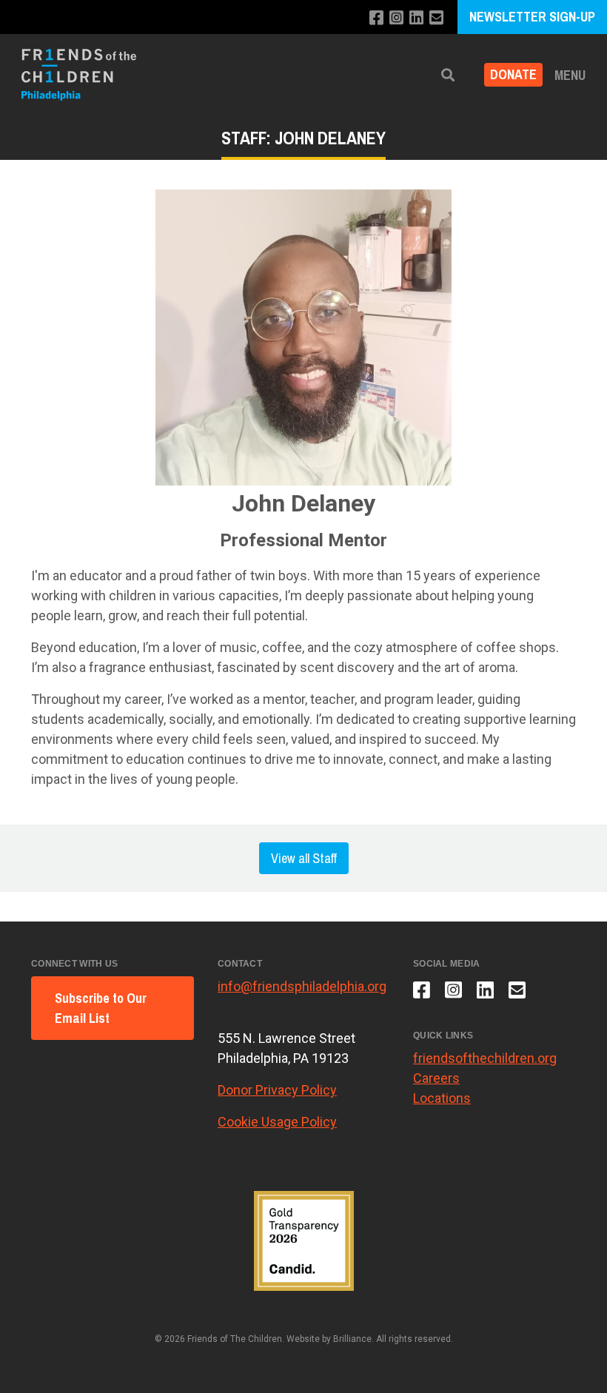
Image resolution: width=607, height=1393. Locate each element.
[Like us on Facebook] (376, 18)
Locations (442, 1098)
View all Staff (304, 858)
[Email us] (436, 18)
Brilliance (352, 1339)
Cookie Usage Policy (277, 1121)
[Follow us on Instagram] (396, 18)
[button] (448, 75)
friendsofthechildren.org (485, 1058)
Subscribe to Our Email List (101, 1008)
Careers (436, 1078)
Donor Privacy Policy (277, 1090)
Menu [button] (570, 75)
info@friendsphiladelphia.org (302, 986)
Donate (513, 75)
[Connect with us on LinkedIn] (416, 18)
